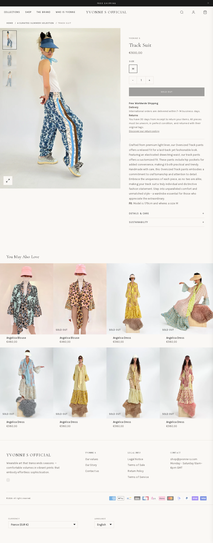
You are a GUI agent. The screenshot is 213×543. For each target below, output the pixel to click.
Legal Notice (135, 459)
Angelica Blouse (16, 337)
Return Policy (136, 471)
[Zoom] (7, 180)
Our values (91, 459)
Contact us (92, 471)
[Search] (182, 12)
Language (100, 519)
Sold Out (167, 92)
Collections (12, 12)
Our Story (91, 465)
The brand (44, 12)
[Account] (193, 12)
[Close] (208, 3)
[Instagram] (8, 480)
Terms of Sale (136, 465)
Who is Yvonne (65, 12)
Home (9, 23)
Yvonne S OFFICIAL (28, 455)
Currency (14, 519)
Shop (28, 12)
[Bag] (205, 12)
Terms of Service (138, 477)
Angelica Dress (122, 337)
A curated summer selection (35, 23)
